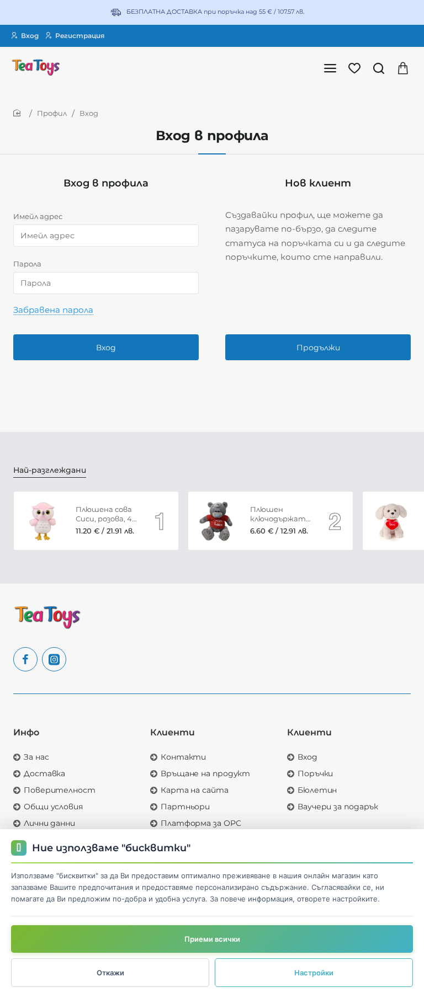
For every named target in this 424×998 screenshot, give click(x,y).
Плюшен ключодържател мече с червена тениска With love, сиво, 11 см (281, 514)
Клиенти (172, 732)
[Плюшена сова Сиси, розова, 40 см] (43, 521)
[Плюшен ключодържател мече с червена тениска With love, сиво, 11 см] (217, 521)
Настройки (313, 972)
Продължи (318, 348)
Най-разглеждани (49, 470)
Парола (27, 263)
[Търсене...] (379, 67)
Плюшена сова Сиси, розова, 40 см (106, 514)
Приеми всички (212, 939)
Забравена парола (53, 310)
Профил (52, 113)
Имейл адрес (37, 216)
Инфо (26, 732)
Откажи (110, 972)
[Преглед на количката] (403, 67)
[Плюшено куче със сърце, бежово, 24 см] (392, 521)
